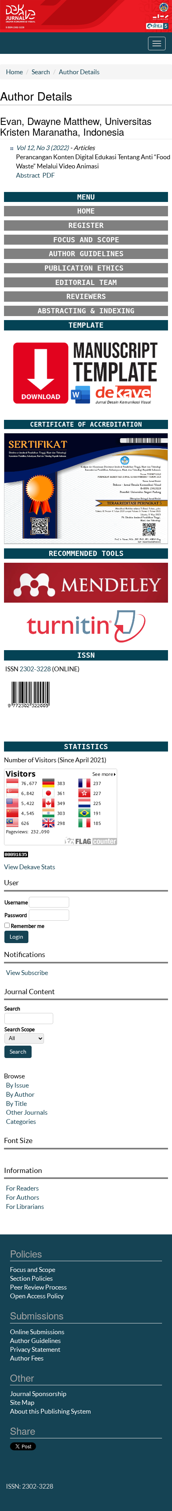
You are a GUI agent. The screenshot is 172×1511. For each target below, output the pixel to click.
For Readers (22, 1188)
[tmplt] (86, 374)
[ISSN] (29, 693)
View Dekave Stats (29, 866)
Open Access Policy (37, 1295)
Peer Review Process (38, 1287)
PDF (48, 175)
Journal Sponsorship (38, 1393)
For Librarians (25, 1206)
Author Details (79, 71)
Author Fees (27, 1358)
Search (41, 71)
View (13, 972)
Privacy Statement (35, 1349)
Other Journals (27, 1112)
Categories (21, 1121)
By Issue (17, 1085)
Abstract (28, 175)
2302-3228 (35, 668)
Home (14, 71)
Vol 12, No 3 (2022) (42, 147)
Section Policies (31, 1278)
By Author (20, 1094)
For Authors (22, 1197)
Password (15, 915)
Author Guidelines (35, 1340)
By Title (16, 1103)
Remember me (27, 926)
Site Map (22, 1402)
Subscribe (34, 972)
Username (16, 903)
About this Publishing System (50, 1411)
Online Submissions (37, 1331)
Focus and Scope (32, 1269)
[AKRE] (86, 488)
